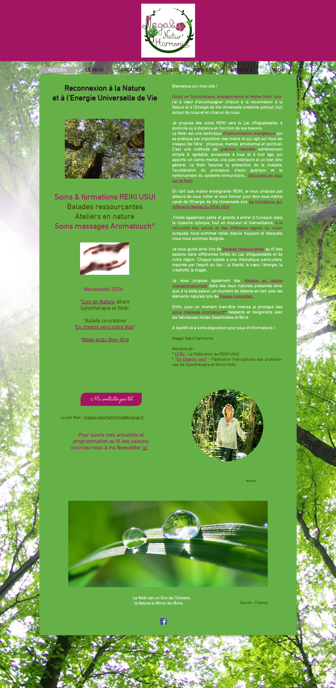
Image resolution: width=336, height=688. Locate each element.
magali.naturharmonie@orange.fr (114, 417)
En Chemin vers (191, 359)
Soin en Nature (98, 302)
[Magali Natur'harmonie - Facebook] (163, 621)
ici (145, 448)
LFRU (180, 354)
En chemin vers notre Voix (105, 327)
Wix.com (134, 647)
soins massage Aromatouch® (199, 312)
